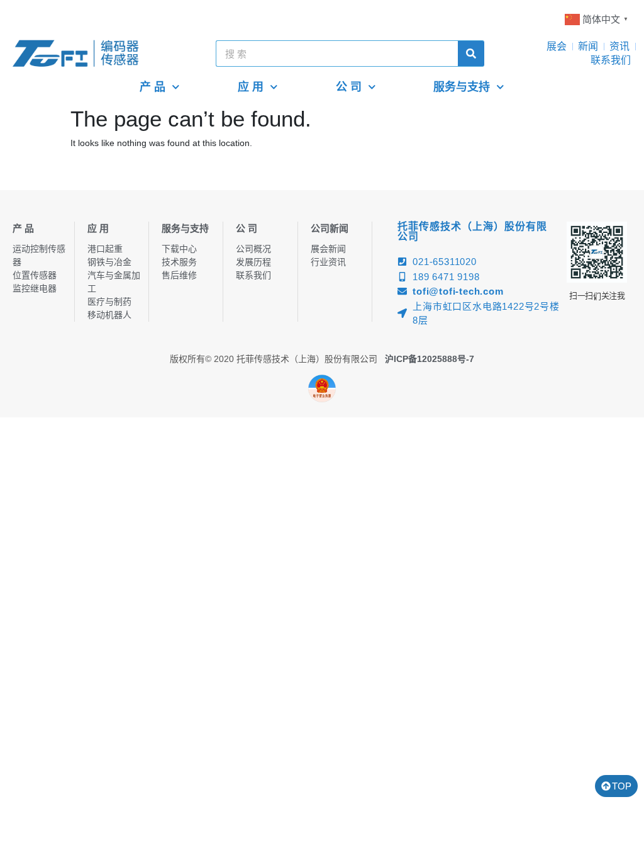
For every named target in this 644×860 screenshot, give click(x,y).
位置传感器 (35, 275)
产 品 (152, 87)
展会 (557, 46)
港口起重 (105, 249)
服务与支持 (461, 87)
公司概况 (253, 249)
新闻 (588, 46)
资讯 (619, 46)
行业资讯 (328, 262)
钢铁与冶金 (109, 262)
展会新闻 (328, 249)
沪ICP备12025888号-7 (429, 359)
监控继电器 (35, 288)
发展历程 (253, 262)
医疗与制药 (109, 302)
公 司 (349, 87)
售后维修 (179, 275)
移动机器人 (109, 315)
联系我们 (611, 60)
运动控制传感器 (39, 255)
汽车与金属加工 (113, 281)
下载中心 (179, 249)
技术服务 (179, 262)
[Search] (471, 53)
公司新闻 (329, 228)
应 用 (251, 87)
